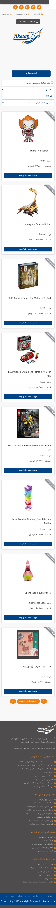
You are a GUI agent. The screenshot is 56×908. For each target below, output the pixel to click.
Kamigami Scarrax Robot (38, 224)
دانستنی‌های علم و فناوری (42, 844)
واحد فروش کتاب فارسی (43, 859)
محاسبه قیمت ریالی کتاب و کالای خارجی (36, 768)
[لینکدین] (27, 7)
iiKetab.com (48, 901)
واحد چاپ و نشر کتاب (44, 794)
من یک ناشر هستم (45, 817)
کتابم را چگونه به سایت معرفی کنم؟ (38, 882)
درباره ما (36, 896)
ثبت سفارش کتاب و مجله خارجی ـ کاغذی (36, 761)
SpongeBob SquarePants (38, 593)
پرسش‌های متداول (45, 772)
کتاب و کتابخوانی (45, 851)
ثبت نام (37, 14)
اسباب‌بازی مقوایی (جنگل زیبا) (37, 666)
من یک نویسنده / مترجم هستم (39, 806)
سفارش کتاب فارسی (44, 864)
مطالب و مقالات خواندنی (42, 847)
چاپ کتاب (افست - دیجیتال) (41, 820)
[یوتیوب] (21, 7)
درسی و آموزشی (46, 875)
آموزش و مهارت (46, 837)
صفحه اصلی (46, 896)
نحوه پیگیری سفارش (44, 776)
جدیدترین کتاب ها (45, 878)
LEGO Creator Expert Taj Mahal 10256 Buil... (29, 298)
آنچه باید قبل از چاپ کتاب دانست (39, 813)
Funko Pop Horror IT (40, 150)
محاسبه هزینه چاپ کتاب (43, 803)
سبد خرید (6, 14)
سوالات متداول (23, 896)
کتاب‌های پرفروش (45, 871)
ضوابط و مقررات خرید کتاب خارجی (38, 783)
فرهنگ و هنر (48, 840)
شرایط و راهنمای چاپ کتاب (41, 824)
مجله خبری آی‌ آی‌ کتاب (43, 832)
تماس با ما (10, 896)
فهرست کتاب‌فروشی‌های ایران (40, 867)
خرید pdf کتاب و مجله (43, 786)
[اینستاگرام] (33, 7)
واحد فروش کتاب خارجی (43, 756)
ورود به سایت (22, 14)
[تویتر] (15, 7)
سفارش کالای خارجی (44, 779)
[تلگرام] (39, 7)
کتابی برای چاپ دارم (45, 799)
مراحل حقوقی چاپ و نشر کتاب (40, 810)
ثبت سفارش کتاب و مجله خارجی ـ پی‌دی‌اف (35, 765)
